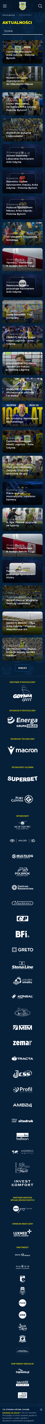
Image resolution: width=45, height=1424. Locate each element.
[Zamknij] (41, 1409)
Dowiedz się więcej (10, 1413)
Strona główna (8, 15)
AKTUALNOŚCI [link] (25, 15)
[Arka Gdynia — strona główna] (22, 6)
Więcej (22, 668)
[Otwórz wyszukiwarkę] (40, 6)
